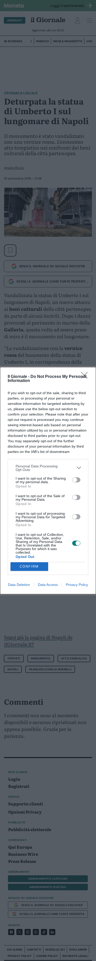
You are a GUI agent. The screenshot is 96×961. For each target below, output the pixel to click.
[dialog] (48, 480)
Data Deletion (19, 585)
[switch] (76, 479)
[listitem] (48, 467)
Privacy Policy (77, 585)
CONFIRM (29, 566)
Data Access (48, 585)
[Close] (86, 377)
